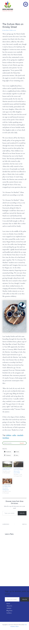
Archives (9, 613)
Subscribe (22, 513)
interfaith (20, 435)
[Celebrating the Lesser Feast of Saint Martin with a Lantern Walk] (18, 464)
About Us (9, 606)
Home (8, 603)
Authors (8, 608)
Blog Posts (9, 610)
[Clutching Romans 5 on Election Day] (7, 464)
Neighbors (5, 438)
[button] (25, 4)
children (8, 435)
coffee (14, 435)
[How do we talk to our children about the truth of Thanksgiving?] (7, 481)
